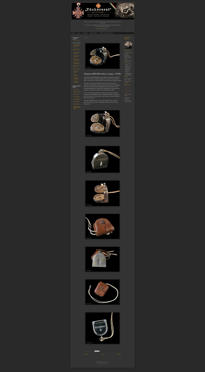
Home (73, 33)
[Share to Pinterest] (99, 351)
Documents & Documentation (76, 78)
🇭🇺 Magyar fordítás (127, 84)
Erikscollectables (76, 94)
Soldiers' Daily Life (77, 69)
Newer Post (86, 354)
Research (85, 33)
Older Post (119, 354)
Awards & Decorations (76, 75)
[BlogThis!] (95, 351)
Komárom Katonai (77, 99)
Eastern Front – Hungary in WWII (77, 60)
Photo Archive (93, 33)
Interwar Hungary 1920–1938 (76, 53)
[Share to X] (96, 351)
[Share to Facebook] (97, 351)
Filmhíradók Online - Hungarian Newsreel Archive (77, 107)
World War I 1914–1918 (77, 50)
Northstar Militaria (77, 96)
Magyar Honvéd (76, 104)
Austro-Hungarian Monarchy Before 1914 (77, 45)
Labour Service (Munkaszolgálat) (76, 63)
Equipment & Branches (76, 72)
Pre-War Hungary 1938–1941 (76, 56)
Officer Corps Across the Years (77, 66)
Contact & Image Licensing (106, 33)
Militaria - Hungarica (77, 91)
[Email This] (94, 351)
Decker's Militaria (76, 101)
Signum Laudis (76, 89)
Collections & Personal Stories (76, 82)
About (78, 33)
